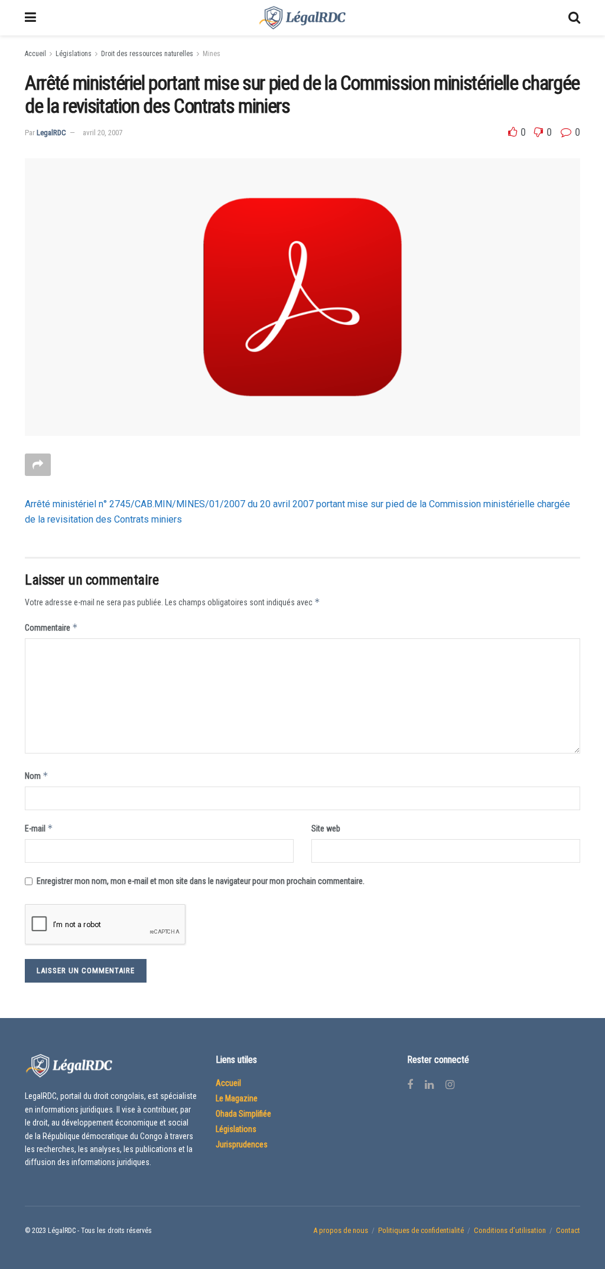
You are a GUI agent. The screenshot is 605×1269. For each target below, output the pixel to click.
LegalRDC (51, 132)
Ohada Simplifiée (243, 1113)
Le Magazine (237, 1098)
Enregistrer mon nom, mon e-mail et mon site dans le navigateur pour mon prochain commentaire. (201, 881)
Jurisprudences (242, 1144)
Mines (211, 54)
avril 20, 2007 (102, 132)
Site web (325, 828)
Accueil (35, 54)
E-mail (39, 828)
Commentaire (51, 627)
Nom (36, 775)
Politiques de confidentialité (421, 1230)
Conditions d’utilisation (510, 1230)
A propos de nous (340, 1230)
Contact (568, 1230)
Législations (74, 54)
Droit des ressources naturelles (147, 54)
